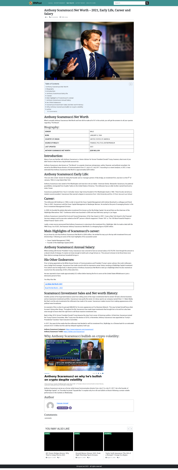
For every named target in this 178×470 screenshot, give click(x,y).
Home (50, 3)
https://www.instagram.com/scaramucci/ (80, 329)
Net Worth (70, 3)
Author (49, 109)
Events (47, 433)
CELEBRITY (108, 433)
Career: (49, 96)
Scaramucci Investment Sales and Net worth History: (65, 105)
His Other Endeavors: (54, 102)
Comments (53, 111)
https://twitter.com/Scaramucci (74, 331)
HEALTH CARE (91, 3)
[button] (130, 84)
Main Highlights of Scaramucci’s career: (60, 98)
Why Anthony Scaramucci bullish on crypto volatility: (65, 107)
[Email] (70, 407)
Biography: (50, 89)
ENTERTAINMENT (59, 3)
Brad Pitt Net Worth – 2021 (54, 288)
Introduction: (51, 91)
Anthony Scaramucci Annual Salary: (59, 100)
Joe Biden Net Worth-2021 (53, 284)
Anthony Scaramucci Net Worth (57, 87)
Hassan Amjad (62, 403)
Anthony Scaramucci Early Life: (57, 93)
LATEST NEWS (80, 3)
